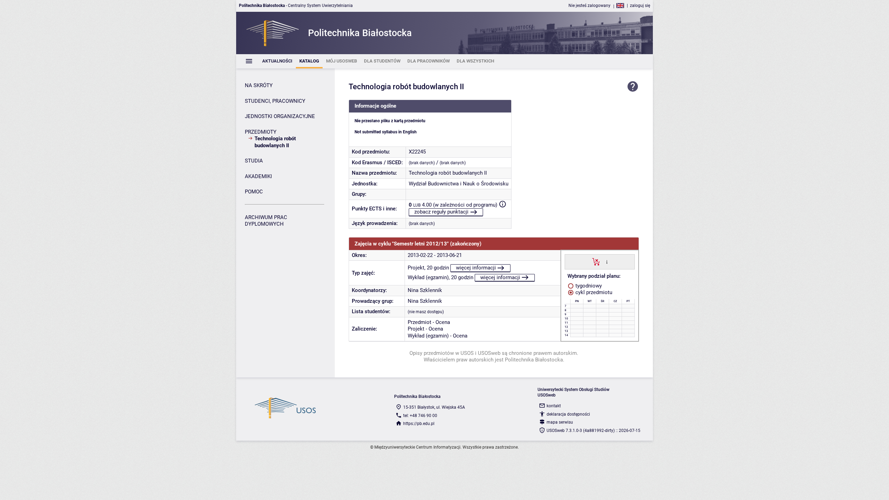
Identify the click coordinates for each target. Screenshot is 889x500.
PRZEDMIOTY (260, 132)
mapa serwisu (560, 422)
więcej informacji (476, 268)
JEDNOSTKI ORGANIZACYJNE (280, 116)
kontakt (554, 405)
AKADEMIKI (258, 176)
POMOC (254, 192)
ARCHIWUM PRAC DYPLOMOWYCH (266, 220)
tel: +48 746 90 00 (420, 415)
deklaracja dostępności (568, 414)
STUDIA (254, 161)
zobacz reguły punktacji (441, 212)
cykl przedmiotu (593, 292)
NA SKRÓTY (259, 85)
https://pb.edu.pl (418, 423)
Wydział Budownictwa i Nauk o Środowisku (458, 184)
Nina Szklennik (425, 290)
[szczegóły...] (607, 261)
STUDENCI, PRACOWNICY (275, 101)
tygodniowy (588, 286)
